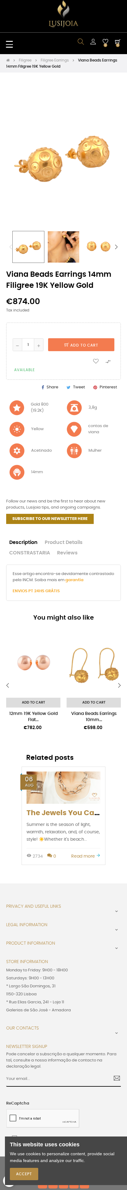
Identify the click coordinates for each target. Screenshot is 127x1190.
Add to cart (83, 345)
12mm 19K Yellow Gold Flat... (33, 717)
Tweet (79, 387)
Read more (83, 856)
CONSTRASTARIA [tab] (29, 553)
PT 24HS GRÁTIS (44, 591)
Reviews (67, 553)
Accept (24, 1174)
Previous (11, 247)
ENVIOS (20, 591)
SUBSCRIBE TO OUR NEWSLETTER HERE (50, 519)
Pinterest (108, 387)
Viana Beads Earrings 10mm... (94, 717)
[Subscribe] (114, 1079)
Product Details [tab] (64, 542)
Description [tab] (23, 542)
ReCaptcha (17, 1103)
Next (116, 247)
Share (52, 387)
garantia (74, 580)
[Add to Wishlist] (96, 360)
